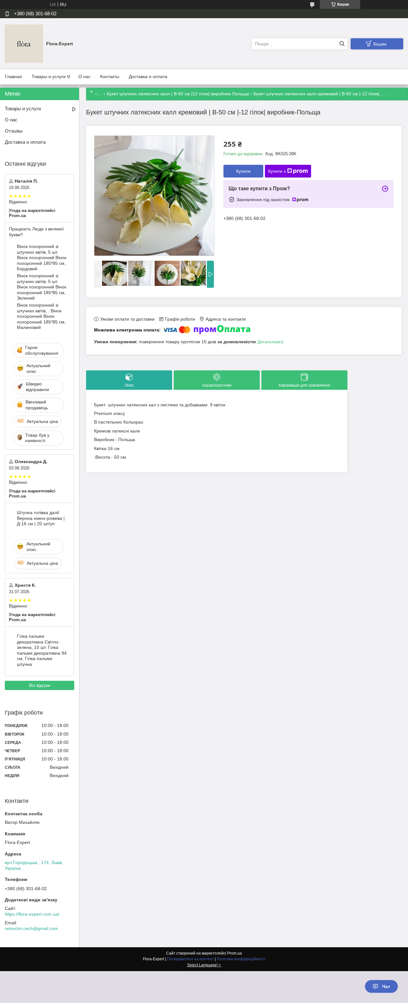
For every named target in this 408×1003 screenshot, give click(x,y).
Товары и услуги (49, 76)
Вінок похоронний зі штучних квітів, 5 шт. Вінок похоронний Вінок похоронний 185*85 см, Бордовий (41, 257)
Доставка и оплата (148, 76)
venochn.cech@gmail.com (31, 928)
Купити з (277, 171)
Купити (243, 171)
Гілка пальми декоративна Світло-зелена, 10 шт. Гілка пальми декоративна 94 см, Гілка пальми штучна (42, 650)
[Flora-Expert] (24, 43)
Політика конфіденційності (241, 959)
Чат (386, 986)
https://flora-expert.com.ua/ (32, 914)
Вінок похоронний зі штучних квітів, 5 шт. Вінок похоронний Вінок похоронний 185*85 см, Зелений (41, 287)
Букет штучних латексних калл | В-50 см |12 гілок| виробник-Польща (178, 93)
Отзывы (14, 131)
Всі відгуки (39, 685)
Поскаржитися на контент (190, 959)
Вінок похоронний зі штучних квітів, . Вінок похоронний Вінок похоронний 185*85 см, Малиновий (41, 316)
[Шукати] (341, 43)
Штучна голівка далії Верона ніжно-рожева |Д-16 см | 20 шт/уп (41, 518)
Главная (13, 76)
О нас (84, 76)
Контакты (109, 76)
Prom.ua (234, 953)
